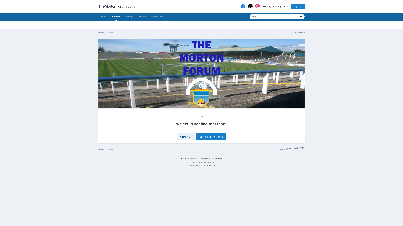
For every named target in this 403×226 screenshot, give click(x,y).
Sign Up (297, 6)
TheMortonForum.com (116, 6)
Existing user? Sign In (275, 6)
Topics (290, 16)
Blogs (104, 16)
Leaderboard (157, 16)
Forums (116, 16)
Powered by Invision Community (201, 165)
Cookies (217, 158)
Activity (142, 16)
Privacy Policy (188, 158)
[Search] (301, 16)
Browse (129, 16)
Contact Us (186, 136)
